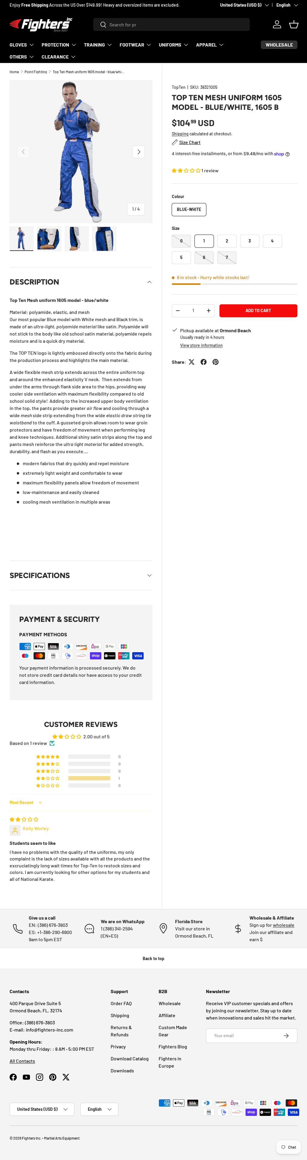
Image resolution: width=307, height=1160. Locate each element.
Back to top (153, 958)
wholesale (283, 925)
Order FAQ (121, 1003)
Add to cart (258, 310)
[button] (293, 24)
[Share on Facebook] (204, 362)
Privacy (118, 1046)
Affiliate (167, 1015)
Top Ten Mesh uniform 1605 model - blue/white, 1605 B (89, 72)
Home (14, 72)
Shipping (180, 133)
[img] (24, 819)
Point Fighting (36, 72)
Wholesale (170, 1003)
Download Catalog (130, 1058)
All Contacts (22, 1061)
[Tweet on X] (192, 362)
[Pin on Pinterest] (216, 362)
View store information (201, 345)
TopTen (179, 87)
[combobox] (171, 24)
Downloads (122, 1070)
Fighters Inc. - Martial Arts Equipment (50, 1138)
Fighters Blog (173, 1046)
